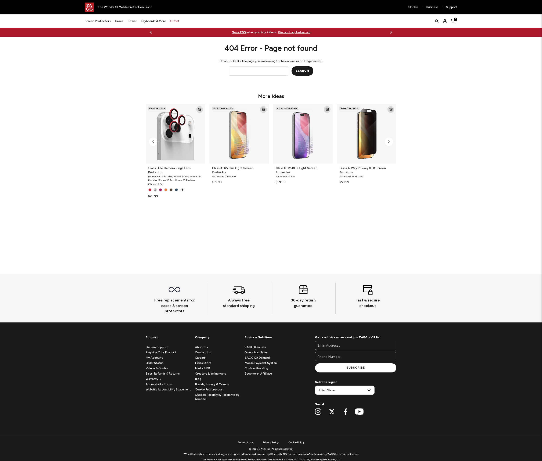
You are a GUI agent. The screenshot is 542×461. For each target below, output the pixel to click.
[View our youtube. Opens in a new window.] (359, 411)
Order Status (154, 363)
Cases (119, 21)
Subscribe (355, 367)
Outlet (175, 21)
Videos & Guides (157, 368)
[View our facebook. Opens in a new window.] (345, 411)
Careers (200, 358)
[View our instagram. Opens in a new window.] (318, 411)
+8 (182, 189)
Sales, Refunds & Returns (163, 373)
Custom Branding (256, 368)
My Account (154, 358)
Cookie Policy (296, 442)
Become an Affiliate (258, 373)
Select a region (326, 382)
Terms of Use (245, 442)
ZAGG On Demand (257, 358)
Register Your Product (161, 352)
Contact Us (203, 352)
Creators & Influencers (210, 373)
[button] (153, 141)
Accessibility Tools (159, 384)
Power (132, 21)
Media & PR (202, 368)
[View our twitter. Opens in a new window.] (332, 411)
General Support (157, 347)
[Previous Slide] (151, 32)
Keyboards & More (153, 21)
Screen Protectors (98, 21)
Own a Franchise (256, 352)
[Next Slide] (391, 32)
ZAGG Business (255, 347)
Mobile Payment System (261, 363)
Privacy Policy (271, 442)
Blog (198, 379)
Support (451, 7)
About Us (201, 347)
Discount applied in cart (294, 32)
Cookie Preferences (209, 389)
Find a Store (203, 363)
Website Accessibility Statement (168, 389)
